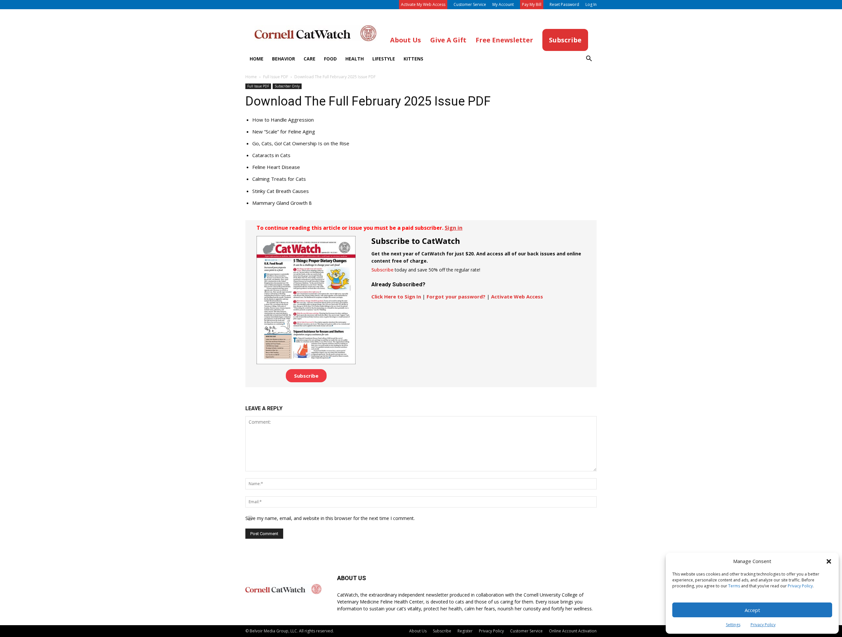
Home (256, 59)
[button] (829, 561)
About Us (418, 631)
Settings (733, 624)
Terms (734, 586)
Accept (752, 610)
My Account (503, 4)
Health (354, 59)
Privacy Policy (800, 586)
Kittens (413, 59)
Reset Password (564, 4)
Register (465, 631)
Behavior (283, 59)
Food (330, 59)
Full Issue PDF (275, 77)
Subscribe (306, 375)
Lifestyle (383, 59)
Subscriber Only (287, 86)
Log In (591, 4)
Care (309, 59)
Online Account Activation (573, 631)
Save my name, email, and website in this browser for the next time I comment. (330, 518)
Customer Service (470, 4)
